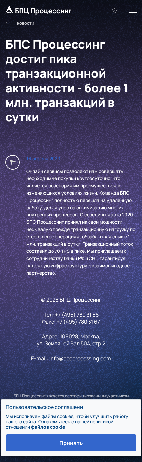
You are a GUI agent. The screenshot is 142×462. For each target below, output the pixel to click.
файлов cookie (48, 427)
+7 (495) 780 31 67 (78, 321)
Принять (71, 442)
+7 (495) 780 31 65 (77, 314)
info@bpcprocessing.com (80, 358)
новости (25, 23)
